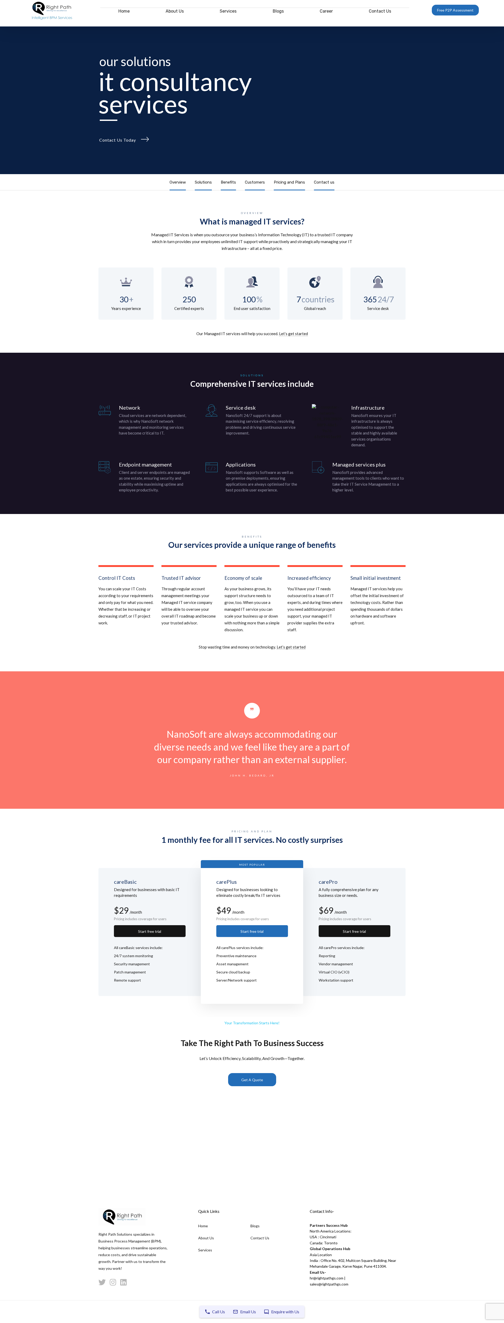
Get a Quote (252, 1080)
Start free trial (149, 931)
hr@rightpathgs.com (326, 1278)
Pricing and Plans (289, 182)
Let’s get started (293, 333)
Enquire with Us (285, 1311)
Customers (255, 182)
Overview (178, 182)
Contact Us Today (117, 139)
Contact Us (380, 11)
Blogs (278, 11)
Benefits (228, 182)
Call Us (218, 1311)
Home (124, 11)
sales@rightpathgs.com (329, 1284)
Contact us (324, 182)
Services (228, 11)
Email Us (248, 1311)
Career (326, 11)
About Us (175, 11)
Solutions (203, 182)
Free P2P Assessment (455, 10)
